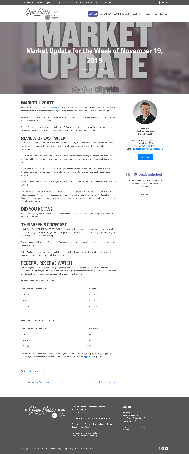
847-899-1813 (29, 2)
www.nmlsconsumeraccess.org (84, 435)
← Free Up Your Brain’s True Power (36, 381)
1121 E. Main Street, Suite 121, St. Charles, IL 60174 (92, 2)
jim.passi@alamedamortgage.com (53, 2)
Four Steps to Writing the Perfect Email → (103, 382)
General (96, 69)
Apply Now (88, 356)
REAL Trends (28, 213)
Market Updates (108, 69)
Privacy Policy (88, 448)
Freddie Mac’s (55, 107)
